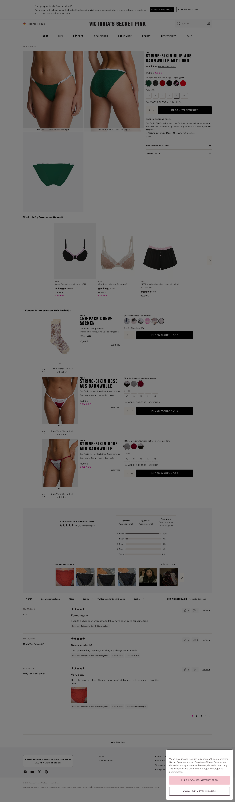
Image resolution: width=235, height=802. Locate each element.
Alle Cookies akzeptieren (199, 780)
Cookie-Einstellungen (199, 791)
